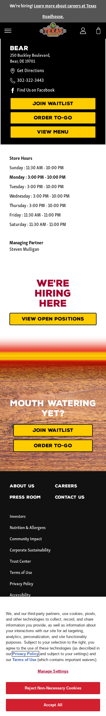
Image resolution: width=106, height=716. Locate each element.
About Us (22, 486)
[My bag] (98, 30)
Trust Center (20, 561)
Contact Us (70, 497)
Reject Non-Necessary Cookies (53, 688)
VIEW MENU (53, 132)
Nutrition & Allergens (28, 528)
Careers (66, 486)
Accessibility (20, 595)
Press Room (25, 497)
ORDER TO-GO (53, 118)
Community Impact (26, 539)
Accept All (53, 705)
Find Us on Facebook (35, 90)
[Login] (83, 30)
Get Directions (30, 71)
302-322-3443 (30, 80)
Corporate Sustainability (30, 550)
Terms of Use (21, 573)
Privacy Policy (21, 584)
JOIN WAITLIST (53, 103)
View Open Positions (53, 319)
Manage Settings (53, 671)
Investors (18, 517)
